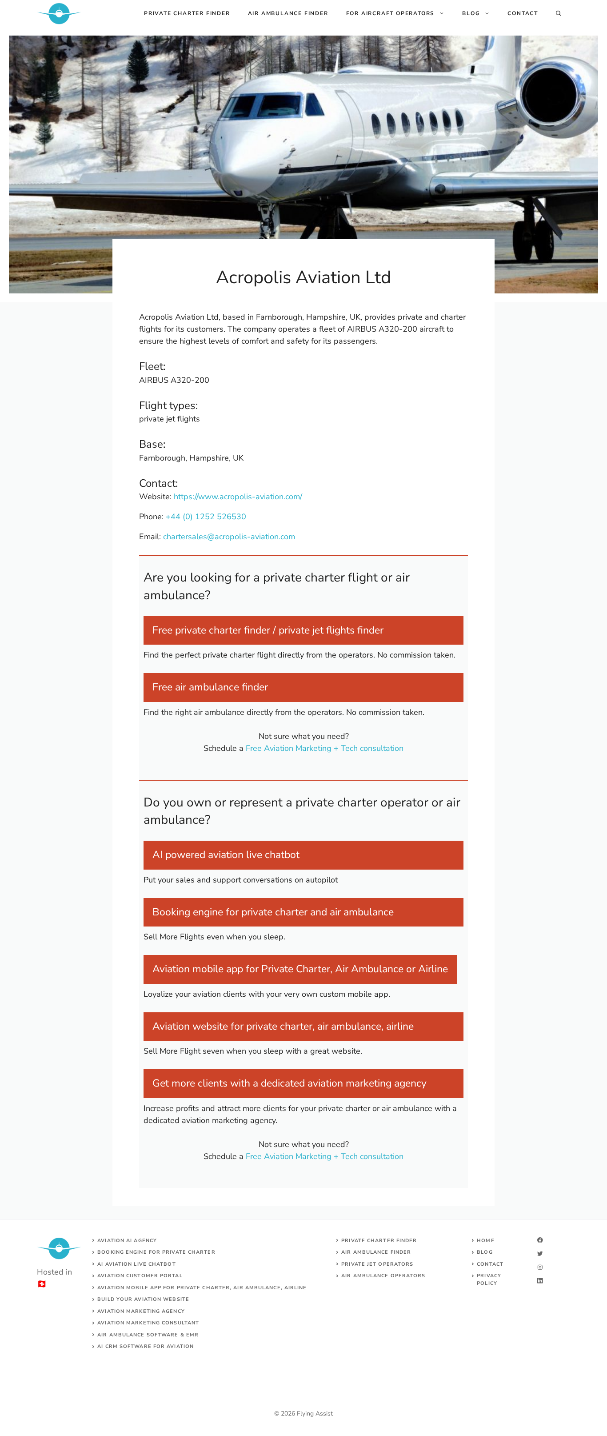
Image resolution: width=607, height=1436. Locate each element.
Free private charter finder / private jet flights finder (267, 630)
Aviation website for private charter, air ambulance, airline (283, 1026)
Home (485, 1240)
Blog (471, 13)
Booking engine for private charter (156, 1252)
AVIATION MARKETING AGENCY (141, 1311)
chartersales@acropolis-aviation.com (229, 536)
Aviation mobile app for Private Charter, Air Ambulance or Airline (300, 969)
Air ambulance (364, 1275)
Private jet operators (377, 1264)
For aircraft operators (390, 13)
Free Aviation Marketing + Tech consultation (324, 748)
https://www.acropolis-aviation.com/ (238, 496)
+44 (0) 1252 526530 (206, 516)
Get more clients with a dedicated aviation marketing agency (289, 1083)
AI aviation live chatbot (136, 1264)
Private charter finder (187, 13)
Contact (522, 13)
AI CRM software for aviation (145, 1346)
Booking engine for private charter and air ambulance (273, 912)
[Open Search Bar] (558, 13)
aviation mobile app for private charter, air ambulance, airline (202, 1287)
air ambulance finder (376, 1252)
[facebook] (540, 1240)
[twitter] (540, 1253)
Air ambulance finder (288, 13)
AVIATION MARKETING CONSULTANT (148, 1323)
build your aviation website (143, 1299)
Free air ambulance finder (210, 687)
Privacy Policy (489, 1279)
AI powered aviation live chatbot (226, 855)
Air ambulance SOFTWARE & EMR (148, 1335)
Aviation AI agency (127, 1240)
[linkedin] (540, 1281)
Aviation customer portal (139, 1275)
